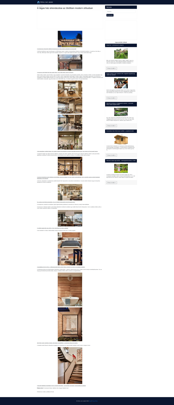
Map (90, 401)
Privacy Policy (95, 401)
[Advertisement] (70, 19)
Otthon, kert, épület (46, 2)
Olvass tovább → (111, 68)
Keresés (110, 15)
